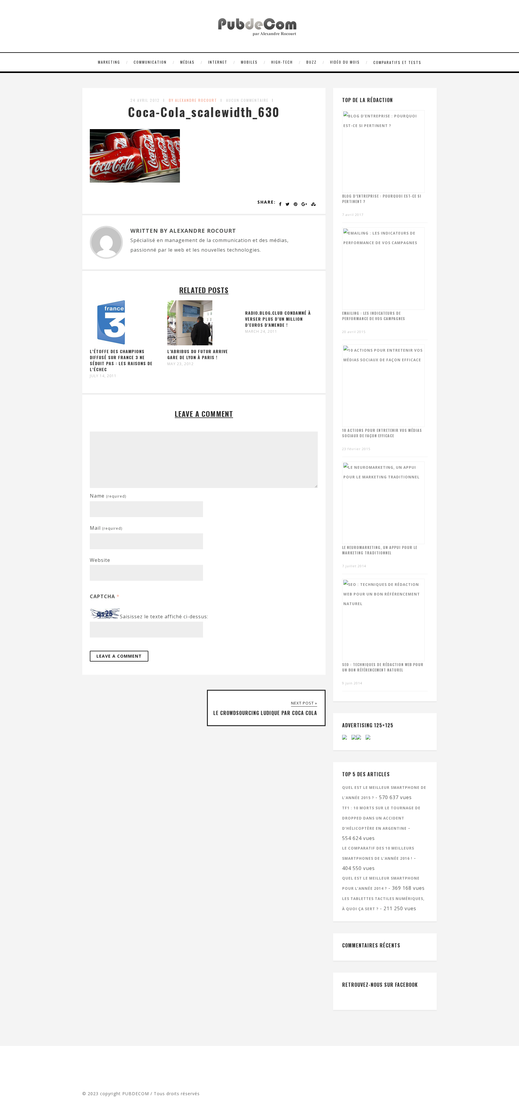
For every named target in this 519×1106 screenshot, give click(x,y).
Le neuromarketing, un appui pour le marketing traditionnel (379, 550)
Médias (187, 62)
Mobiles (249, 62)
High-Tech (282, 62)
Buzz (311, 62)
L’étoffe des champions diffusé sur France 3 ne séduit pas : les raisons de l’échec (121, 360)
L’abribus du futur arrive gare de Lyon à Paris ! (197, 354)
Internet (217, 62)
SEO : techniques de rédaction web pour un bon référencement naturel (382, 667)
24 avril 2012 (145, 100)
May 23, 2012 (180, 364)
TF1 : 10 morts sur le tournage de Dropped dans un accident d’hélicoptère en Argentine (381, 818)
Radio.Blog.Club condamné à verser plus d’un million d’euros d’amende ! (278, 319)
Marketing (109, 62)
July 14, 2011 (103, 376)
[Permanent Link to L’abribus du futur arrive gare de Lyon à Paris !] (189, 343)
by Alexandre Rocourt (193, 100)
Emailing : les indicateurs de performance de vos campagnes (373, 316)
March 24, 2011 (261, 331)
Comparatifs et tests (397, 62)
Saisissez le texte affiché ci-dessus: (164, 617)
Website (100, 560)
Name (108, 495)
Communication (150, 62)
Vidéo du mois (345, 62)
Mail (106, 528)
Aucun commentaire (247, 100)
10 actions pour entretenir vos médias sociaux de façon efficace (382, 433)
